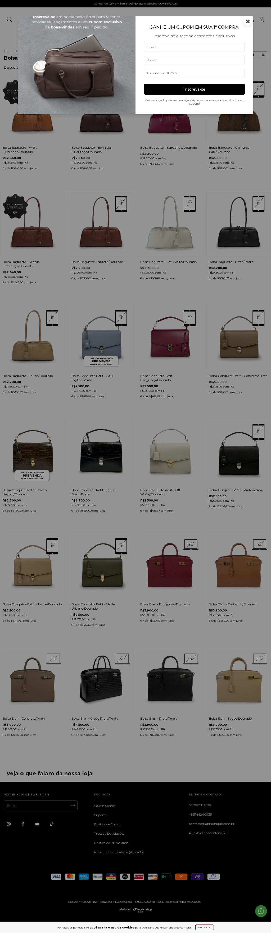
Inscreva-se (194, 89)
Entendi (204, 927)
